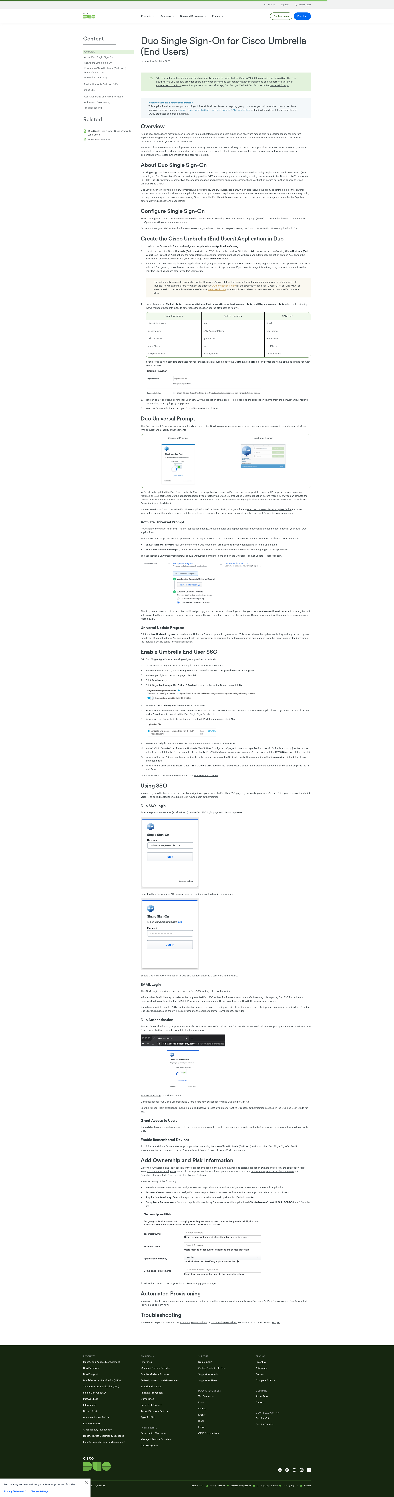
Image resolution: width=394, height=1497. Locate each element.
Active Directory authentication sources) (252, 1107)
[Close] (86, 1482)
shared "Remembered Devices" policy (196, 1150)
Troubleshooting (93, 107)
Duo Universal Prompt (96, 77)
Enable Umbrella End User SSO (101, 84)
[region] (45, 1488)
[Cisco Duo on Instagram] (302, 1470)
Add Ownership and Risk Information (104, 96)
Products (146, 16)
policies (286, 189)
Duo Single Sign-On (99, 139)
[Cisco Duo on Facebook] (280, 1470)
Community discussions (224, 1322)
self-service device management (245, 81)
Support (276, 1322)
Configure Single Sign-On (98, 62)
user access (176, 1127)
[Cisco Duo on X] (287, 1470)
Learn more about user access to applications (210, 267)
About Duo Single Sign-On (98, 57)
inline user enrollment (214, 81)
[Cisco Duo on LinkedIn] (309, 1470)
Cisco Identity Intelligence (161, 1171)
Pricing (216, 16)
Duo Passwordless (159, 975)
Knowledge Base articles (193, 1322)
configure (146, 222)
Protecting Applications (171, 254)
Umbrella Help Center (206, 775)
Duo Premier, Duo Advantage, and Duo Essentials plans (208, 189)
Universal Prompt (279, 85)
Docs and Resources (191, 16)
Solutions (166, 16)
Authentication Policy (224, 285)
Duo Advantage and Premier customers (272, 1171)
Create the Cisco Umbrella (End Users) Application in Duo (105, 70)
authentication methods (168, 85)
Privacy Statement (14, 1491)
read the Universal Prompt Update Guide (269, 509)
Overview (89, 51)
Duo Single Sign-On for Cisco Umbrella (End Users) (109, 132)
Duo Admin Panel (169, 246)
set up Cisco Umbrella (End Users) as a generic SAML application (214, 110)
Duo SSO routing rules (203, 991)
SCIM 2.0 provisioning (276, 1301)
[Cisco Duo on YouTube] (294, 1470)
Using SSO (90, 89)
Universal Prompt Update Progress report (215, 634)
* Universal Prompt (151, 1095)
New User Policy (217, 289)
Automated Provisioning (97, 102)
